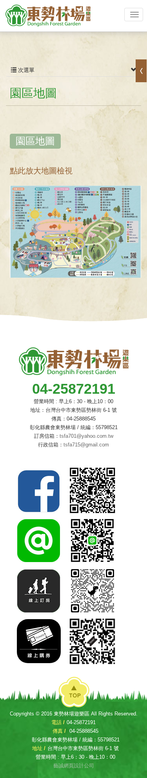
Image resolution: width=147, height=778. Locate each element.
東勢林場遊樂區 (48, 16)
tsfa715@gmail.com (86, 445)
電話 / (58, 722)
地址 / (38, 748)
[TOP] (74, 693)
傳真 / (59, 731)
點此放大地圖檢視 (41, 170)
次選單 (25, 70)
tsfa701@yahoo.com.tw (86, 436)
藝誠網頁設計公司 (73, 766)
